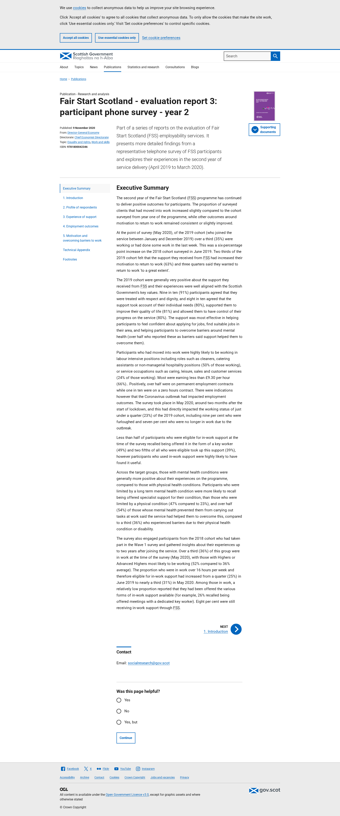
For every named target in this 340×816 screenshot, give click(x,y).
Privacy (184, 777)
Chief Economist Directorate (92, 137)
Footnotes (70, 259)
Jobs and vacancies (163, 777)
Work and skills (100, 142)
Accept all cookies (76, 38)
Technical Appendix (76, 250)
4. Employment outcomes (80, 226)
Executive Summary (77, 188)
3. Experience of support (79, 217)
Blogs (195, 67)
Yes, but (130, 722)
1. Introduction (73, 198)
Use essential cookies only (117, 38)
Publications (112, 67)
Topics (79, 67)
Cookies (114, 777)
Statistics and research (143, 67)
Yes (127, 700)
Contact (99, 777)
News (94, 67)
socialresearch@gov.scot (149, 663)
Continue (126, 738)
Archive (84, 777)
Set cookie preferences (161, 37)
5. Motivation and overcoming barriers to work (82, 238)
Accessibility (67, 777)
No (126, 711)
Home (63, 79)
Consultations (175, 67)
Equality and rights (78, 142)
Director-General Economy (83, 132)
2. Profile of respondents (80, 207)
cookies (79, 8)
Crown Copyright (135, 777)
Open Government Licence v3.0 (127, 794)
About (64, 67)
